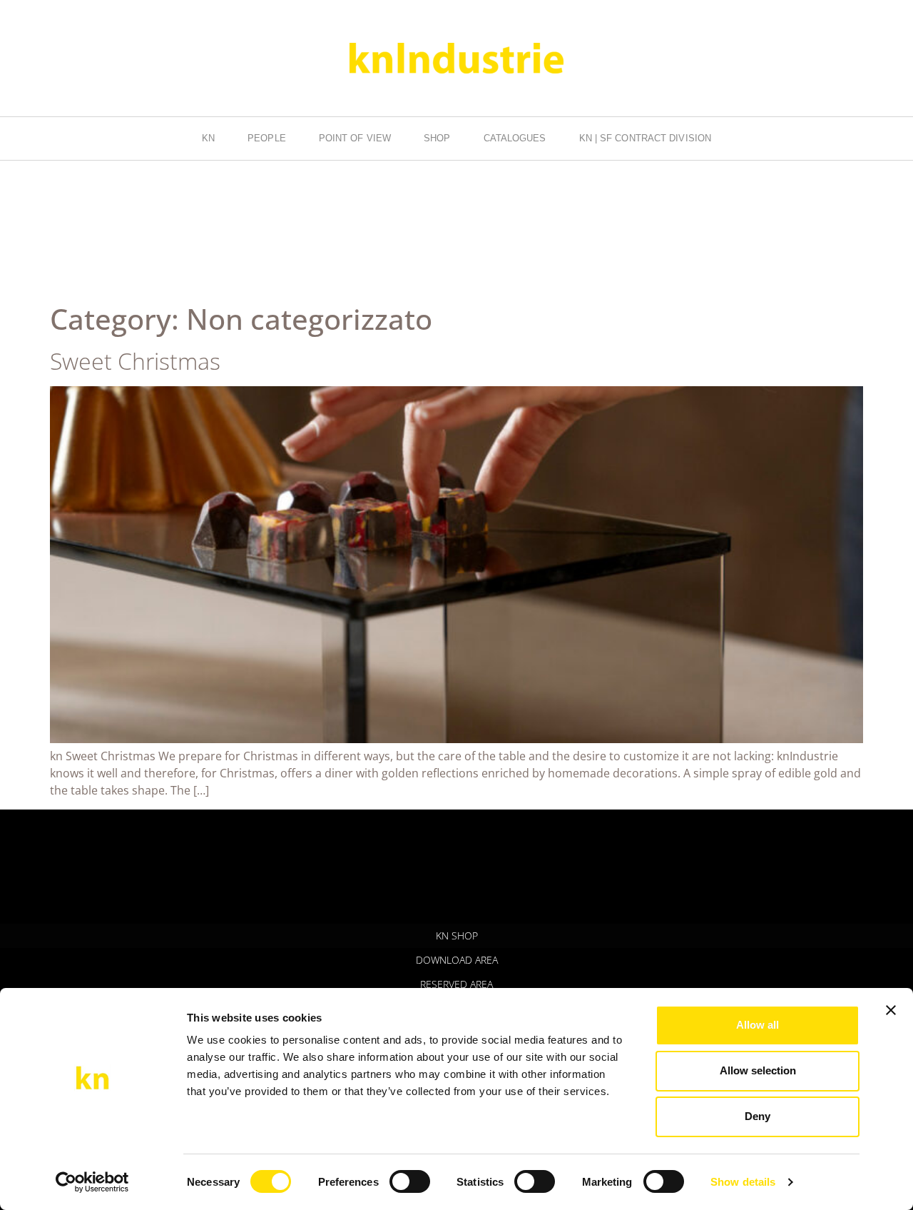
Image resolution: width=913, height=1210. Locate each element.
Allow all (757, 1025)
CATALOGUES (515, 138)
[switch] (409, 1181)
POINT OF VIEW (355, 138)
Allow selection (758, 1070)
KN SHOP (457, 935)
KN (208, 138)
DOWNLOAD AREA (457, 960)
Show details (742, 1182)
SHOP (437, 138)
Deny (757, 1116)
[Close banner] (891, 1010)
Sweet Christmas (135, 361)
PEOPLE (267, 138)
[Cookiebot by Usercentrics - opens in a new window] (92, 1182)
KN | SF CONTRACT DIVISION (645, 138)
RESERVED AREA (456, 984)
